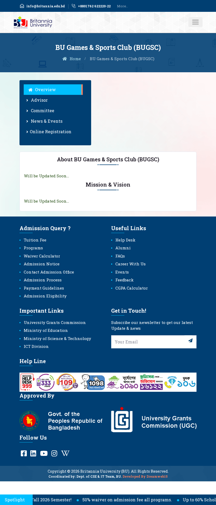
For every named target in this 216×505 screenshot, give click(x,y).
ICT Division (36, 346)
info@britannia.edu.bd (45, 6)
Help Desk (125, 240)
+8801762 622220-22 (94, 6)
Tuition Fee (35, 240)
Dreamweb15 (157, 476)
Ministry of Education (46, 330)
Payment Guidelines (44, 288)
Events (122, 272)
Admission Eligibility (45, 295)
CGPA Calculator (131, 288)
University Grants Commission (55, 322)
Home (74, 58)
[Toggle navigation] (195, 22)
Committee (42, 110)
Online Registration (50, 131)
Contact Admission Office (49, 272)
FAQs (120, 256)
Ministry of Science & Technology (57, 338)
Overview (45, 89)
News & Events (46, 121)
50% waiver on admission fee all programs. (120, 499)
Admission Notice (42, 263)
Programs (33, 247)
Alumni (123, 247)
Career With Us (130, 263)
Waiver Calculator (42, 256)
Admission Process (43, 279)
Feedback (124, 279)
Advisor (39, 100)
